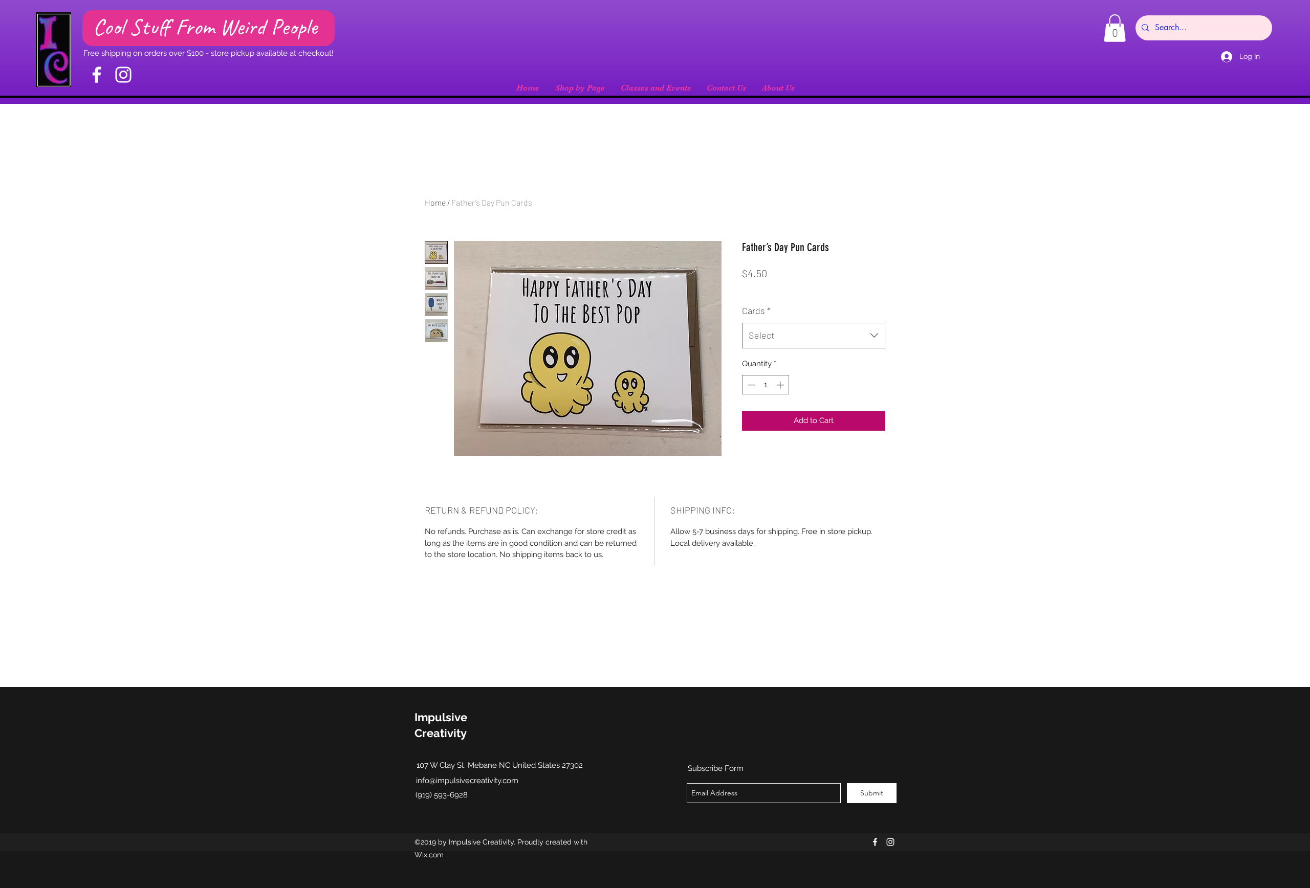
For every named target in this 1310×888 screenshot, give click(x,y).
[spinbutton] (765, 384)
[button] (1114, 28)
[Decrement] (750, 384)
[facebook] (875, 842)
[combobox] (813, 335)
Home (435, 202)
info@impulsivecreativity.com (467, 780)
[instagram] (890, 842)
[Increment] (781, 384)
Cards (756, 310)
